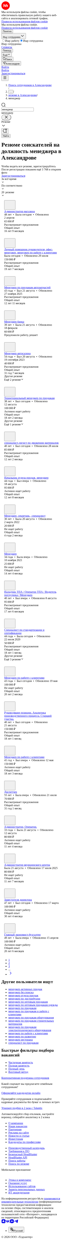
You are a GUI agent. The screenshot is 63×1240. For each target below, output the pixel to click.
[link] (7, 59)
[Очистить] (6, 117)
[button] (5, 67)
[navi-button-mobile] (4, 78)
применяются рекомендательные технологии (30, 1200)
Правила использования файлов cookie (24, 27)
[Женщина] (9, 205)
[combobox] (17, 109)
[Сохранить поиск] (4, 131)
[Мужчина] (9, 281)
